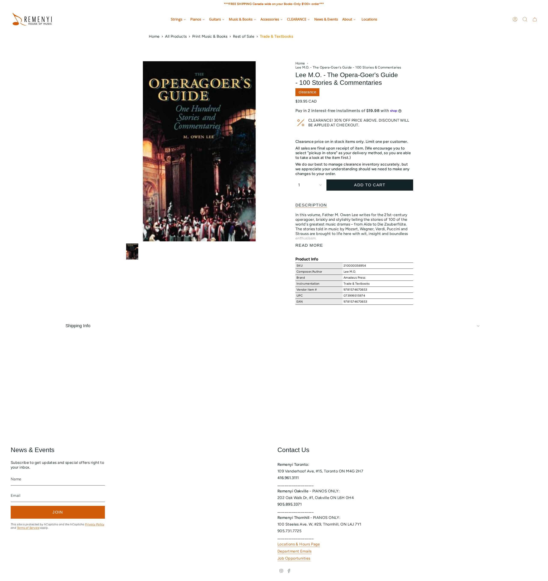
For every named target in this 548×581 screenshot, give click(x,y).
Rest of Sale (243, 36)
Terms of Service (28, 527)
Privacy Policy (94, 524)
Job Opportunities (293, 558)
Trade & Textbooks (276, 36)
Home (154, 36)
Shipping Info (78, 325)
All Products (176, 36)
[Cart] (535, 19)
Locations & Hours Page (298, 544)
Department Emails (294, 551)
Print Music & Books (210, 36)
